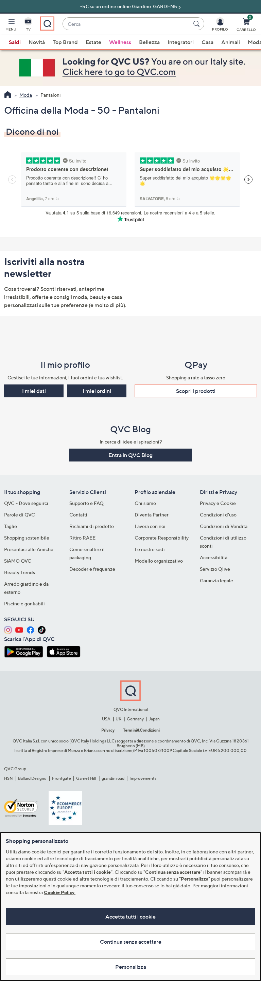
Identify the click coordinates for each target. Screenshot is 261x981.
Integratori (181, 42)
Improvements (142, 778)
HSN (8, 778)
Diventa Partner (152, 514)
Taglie (10, 526)
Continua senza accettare (130, 941)
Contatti (78, 514)
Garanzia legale (216, 580)
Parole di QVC (19, 514)
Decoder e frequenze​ (92, 569)
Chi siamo (145, 503)
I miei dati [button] (34, 391)
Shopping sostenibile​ (26, 538)
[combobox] (126, 24)
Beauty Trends (19, 572)
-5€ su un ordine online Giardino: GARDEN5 (128, 6)
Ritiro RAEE (82, 538)
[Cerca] (197, 24)
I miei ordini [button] (97, 391)
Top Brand (65, 42)
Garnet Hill (86, 778)
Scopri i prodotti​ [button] (195, 391)
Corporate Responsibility (162, 538)
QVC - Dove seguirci (26, 503)
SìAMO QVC (17, 561)
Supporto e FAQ (86, 503)
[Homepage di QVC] (7, 95)
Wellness (120, 42)
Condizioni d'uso (218, 514)
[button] (10, 25)
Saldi (15, 42)
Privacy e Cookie (218, 503)
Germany (135, 718)
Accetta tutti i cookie (130, 916)
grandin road (113, 778)
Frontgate (61, 778)
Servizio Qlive (215, 569)
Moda (25, 95)
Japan (154, 718)
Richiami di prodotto (91, 526)
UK (118, 718)
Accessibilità (213, 557)
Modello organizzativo (159, 561)
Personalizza (130, 966)
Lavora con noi (150, 526)
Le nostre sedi (150, 549)
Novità (37, 42)
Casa (207, 42)
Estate (93, 42)
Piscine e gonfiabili (24, 603)
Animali (230, 42)
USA (106, 718)
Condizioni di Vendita (223, 526)
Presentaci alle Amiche (28, 549)
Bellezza (149, 42)
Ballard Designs (32, 778)
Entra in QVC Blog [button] (130, 455)
